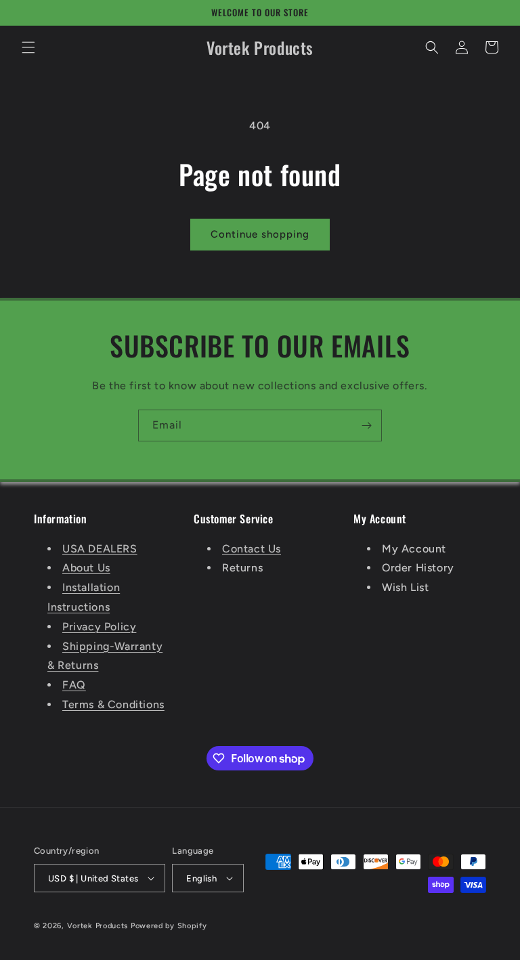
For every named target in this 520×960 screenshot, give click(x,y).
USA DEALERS (99, 548)
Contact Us (251, 548)
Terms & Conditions (113, 704)
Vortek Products (98, 925)
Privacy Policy (99, 626)
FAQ (74, 684)
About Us (86, 567)
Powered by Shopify (169, 925)
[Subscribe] (366, 425)
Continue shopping (260, 234)
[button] (28, 47)
